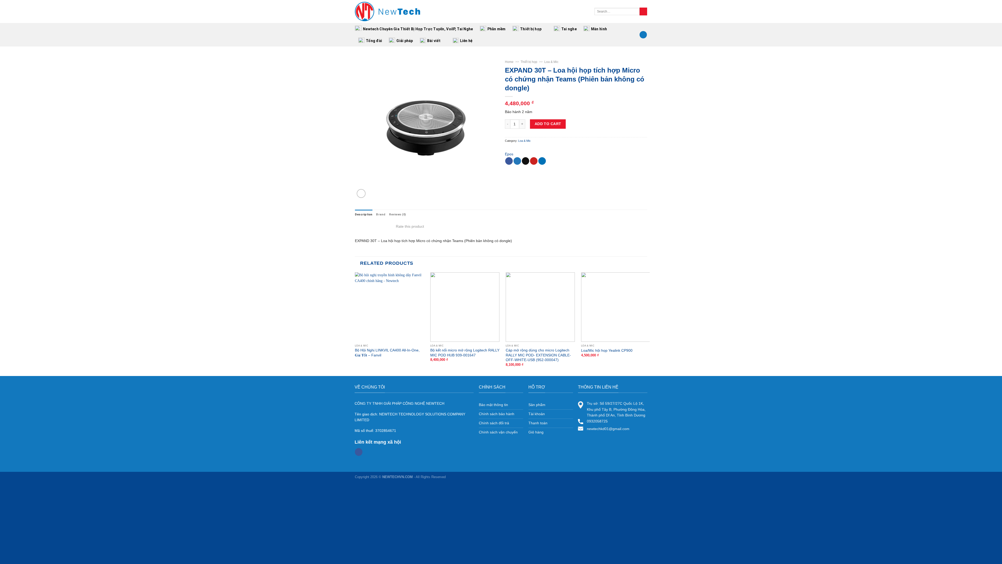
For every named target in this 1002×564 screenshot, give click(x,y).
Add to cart (548, 124)
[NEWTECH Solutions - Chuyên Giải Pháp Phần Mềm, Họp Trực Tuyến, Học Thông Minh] (387, 11)
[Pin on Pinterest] (534, 161)
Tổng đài (374, 41)
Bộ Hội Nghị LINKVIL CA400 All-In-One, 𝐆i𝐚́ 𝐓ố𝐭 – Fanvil (387, 352)
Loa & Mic (551, 62)
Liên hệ (466, 41)
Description (363, 214)
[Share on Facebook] (509, 161)
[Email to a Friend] (525, 161)
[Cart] (643, 35)
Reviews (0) (397, 214)
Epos (509, 154)
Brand (380, 214)
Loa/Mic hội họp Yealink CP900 (607, 350)
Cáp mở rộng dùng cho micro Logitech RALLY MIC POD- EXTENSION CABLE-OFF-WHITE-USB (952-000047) (538, 355)
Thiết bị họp (530, 29)
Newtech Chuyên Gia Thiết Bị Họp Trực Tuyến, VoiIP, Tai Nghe (418, 29)
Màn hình (599, 29)
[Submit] (643, 11)
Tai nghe (569, 29)
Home (509, 62)
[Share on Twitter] (517, 161)
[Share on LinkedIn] (542, 161)
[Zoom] (361, 193)
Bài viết (433, 41)
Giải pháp (404, 41)
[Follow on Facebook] (358, 452)
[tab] (363, 215)
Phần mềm (496, 29)
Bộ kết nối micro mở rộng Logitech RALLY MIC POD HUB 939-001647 (464, 352)
